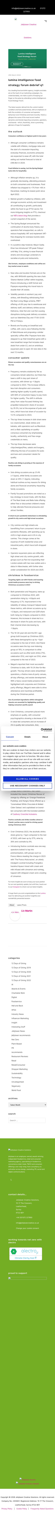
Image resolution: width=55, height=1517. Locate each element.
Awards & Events (18, 989)
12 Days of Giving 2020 (21, 972)
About (12, 905)
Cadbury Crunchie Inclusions (25, 814)
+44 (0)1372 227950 (24, 1217)
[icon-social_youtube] (25, 1180)
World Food (16, 1090)
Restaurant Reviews (20, 1056)
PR (13, 1048)
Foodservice (17, 1001)
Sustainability (17, 1073)
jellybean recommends (21, 1035)
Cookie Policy (21, 1509)
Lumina (43, 893)
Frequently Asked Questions (42, 1509)
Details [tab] (27, 737)
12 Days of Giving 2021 (21, 976)
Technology (16, 1077)
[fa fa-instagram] (18, 1180)
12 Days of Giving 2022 (21, 980)
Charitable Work (18, 993)
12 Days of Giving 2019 (21, 967)
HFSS (14, 1010)
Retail (14, 1061)
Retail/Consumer (18, 1065)
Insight (17, 64)
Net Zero (15, 1039)
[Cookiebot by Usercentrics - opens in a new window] (41, 730)
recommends (17, 1052)
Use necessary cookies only (27, 786)
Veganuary (16, 1086)
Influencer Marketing (20, 1018)
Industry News (18, 1014)
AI (12, 984)
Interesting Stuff (18, 1027)
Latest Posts (21, 905)
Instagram (16, 887)
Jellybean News (18, 1031)
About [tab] (45, 737)
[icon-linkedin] (11, 1180)
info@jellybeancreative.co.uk (24, 8)
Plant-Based (17, 1044)
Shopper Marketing (20, 1069)
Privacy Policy (7, 1509)
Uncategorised (18, 1082)
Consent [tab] (10, 737)
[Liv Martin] (15, 916)
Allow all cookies (27, 779)
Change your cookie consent (27, 1228)
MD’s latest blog (20, 215)
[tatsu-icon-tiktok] (32, 1180)
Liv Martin (26, 910)
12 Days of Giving (19, 963)
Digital (14, 997)
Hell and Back (17, 1006)
